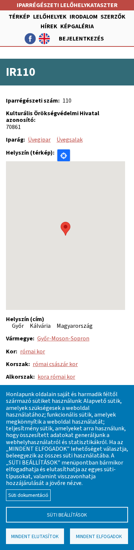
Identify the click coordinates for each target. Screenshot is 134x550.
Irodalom (84, 16)
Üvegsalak (70, 140)
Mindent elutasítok (35, 536)
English (44, 38)
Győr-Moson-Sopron (63, 338)
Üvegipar (39, 140)
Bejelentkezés (81, 38)
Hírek (49, 26)
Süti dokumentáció (28, 495)
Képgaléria (77, 26)
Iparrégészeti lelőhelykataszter (67, 5)
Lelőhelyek (50, 16)
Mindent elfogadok (99, 536)
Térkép (19, 16)
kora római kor (56, 377)
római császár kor (55, 364)
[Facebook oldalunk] (30, 38)
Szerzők (112, 16)
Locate (63, 155)
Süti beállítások (67, 514)
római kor (32, 351)
